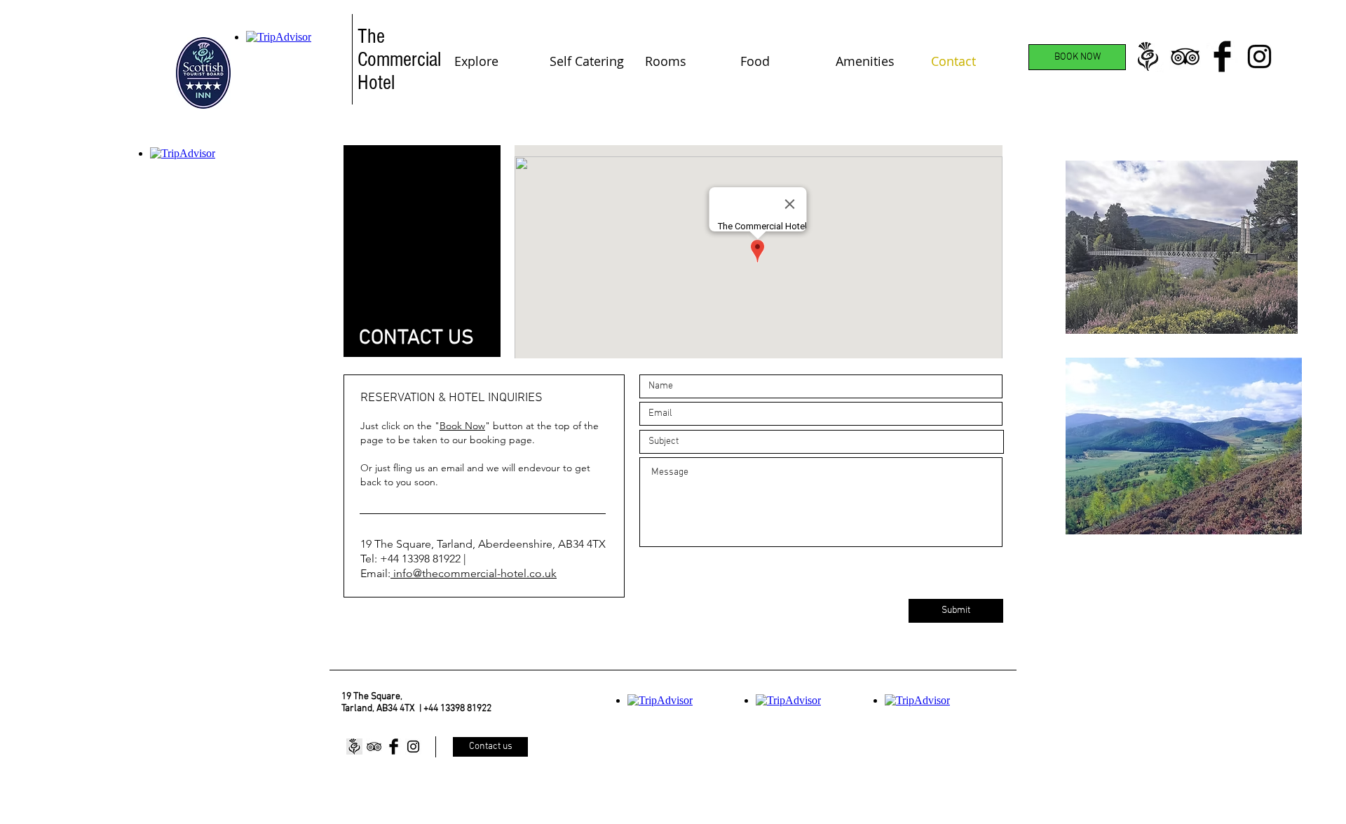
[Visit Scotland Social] (1148, 56)
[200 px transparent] (354, 746)
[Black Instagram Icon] (1259, 56)
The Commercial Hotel (399, 60)
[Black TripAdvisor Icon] (1185, 56)
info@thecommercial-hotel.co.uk (473, 573)
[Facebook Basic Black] (1222, 56)
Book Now (462, 425)
